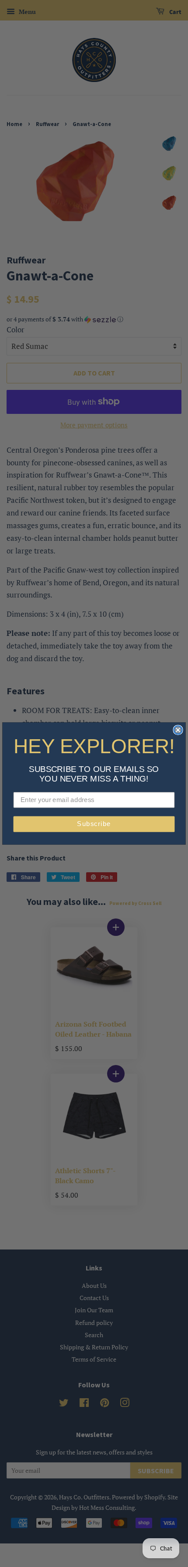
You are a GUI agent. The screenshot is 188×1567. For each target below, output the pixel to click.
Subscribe (94, 823)
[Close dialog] (178, 730)
